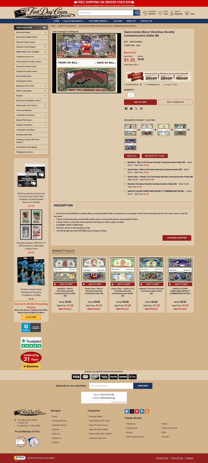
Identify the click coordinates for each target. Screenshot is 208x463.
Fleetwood (130, 424)
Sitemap (55, 442)
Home (56, 21)
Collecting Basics (72, 21)
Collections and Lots (25, 57)
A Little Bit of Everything (26, 147)
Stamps (19, 96)
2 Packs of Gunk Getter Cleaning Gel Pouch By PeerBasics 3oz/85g (31, 292)
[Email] (131, 108)
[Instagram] (142, 411)
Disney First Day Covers (26, 66)
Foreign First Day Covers (26, 71)
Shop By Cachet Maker (26, 47)
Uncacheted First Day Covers (28, 62)
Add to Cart (66, 284)
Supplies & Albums (24, 125)
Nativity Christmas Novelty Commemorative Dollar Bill (152, 184)
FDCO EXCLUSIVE (169, 428)
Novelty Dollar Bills (24, 135)
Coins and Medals (23, 110)
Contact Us (146, 21)
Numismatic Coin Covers (26, 105)
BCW (164, 432)
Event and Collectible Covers (28, 101)
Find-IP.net (122, 402)
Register (179, 14)
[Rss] (147, 411)
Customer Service (98, 21)
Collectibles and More (25, 130)
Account (117, 21)
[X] (136, 108)
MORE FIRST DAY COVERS (27, 52)
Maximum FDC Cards (25, 86)
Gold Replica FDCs (24, 81)
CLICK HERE (31, 317)
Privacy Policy (162, 458)
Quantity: (129, 90)
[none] (86, 63)
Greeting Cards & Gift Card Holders (27, 141)
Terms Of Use (177, 458)
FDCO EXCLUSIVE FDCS (26, 37)
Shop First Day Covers (25, 42)
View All (165, 437)
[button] (175, 102)
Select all (132, 156)
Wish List (131, 21)
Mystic (165, 424)
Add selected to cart (155, 156)
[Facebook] (126, 108)
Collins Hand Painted (135, 437)
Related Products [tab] (63, 251)
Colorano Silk (131, 428)
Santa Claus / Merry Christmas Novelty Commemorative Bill (155, 169)
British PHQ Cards (24, 120)
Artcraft (129, 432)
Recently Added (23, 32)
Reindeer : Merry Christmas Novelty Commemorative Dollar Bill (156, 162)
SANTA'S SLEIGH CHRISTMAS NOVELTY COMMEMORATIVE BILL (156, 191)
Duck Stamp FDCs (24, 76)
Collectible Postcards (25, 115)
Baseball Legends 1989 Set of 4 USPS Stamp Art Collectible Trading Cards (31, 246)
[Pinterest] (141, 108)
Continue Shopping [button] (177, 238)
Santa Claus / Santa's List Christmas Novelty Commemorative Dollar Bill (160, 177)
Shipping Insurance (24, 152)
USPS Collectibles (24, 91)
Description (63, 205)
